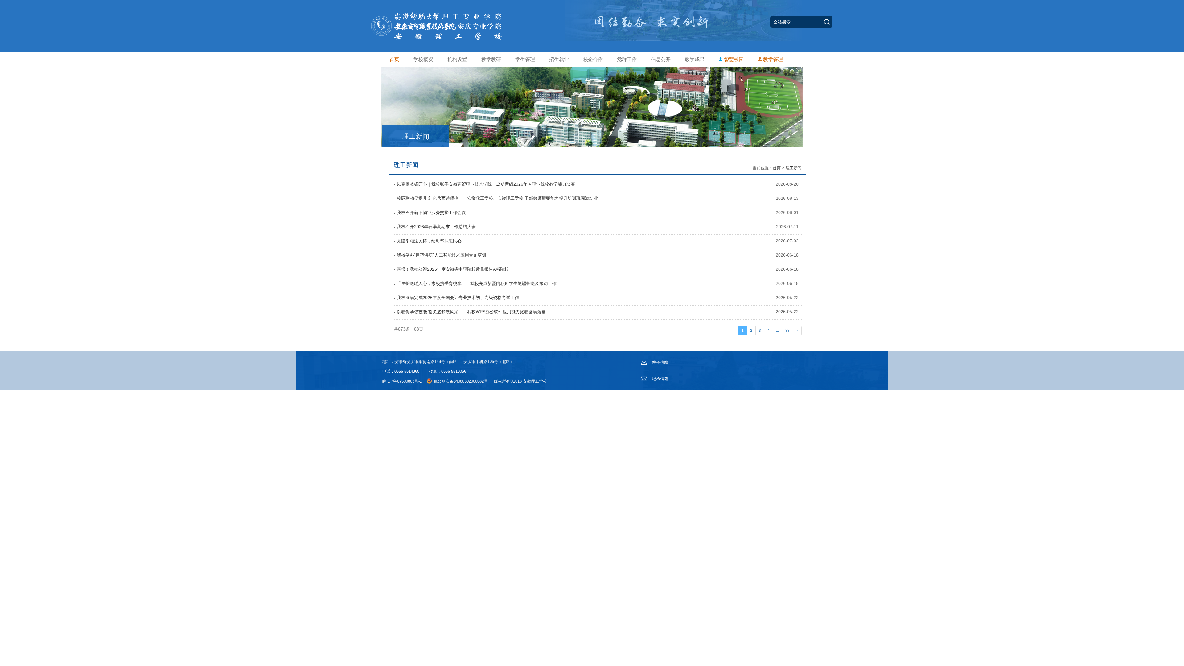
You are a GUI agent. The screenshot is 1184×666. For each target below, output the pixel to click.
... (777, 330)
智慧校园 (733, 59)
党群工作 (627, 59)
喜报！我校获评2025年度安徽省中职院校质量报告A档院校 (453, 269)
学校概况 (423, 59)
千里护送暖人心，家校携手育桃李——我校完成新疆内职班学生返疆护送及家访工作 (477, 283)
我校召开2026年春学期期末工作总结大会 (436, 226)
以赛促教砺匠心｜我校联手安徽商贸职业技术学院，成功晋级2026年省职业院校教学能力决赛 (486, 184)
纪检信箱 (659, 378)
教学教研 (491, 59)
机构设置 (457, 59)
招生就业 (559, 59)
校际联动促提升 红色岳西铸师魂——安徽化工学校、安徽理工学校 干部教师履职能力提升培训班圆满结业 (497, 198)
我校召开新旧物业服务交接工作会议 (431, 212)
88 (787, 330)
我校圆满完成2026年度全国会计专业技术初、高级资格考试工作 (458, 297)
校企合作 (593, 59)
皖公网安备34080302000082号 (461, 381)
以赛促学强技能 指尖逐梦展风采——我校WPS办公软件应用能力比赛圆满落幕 (471, 311)
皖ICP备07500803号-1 (402, 381)
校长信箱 (659, 362)
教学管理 (772, 59)
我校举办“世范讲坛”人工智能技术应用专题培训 (441, 255)
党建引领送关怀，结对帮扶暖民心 (429, 240)
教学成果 (695, 59)
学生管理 (525, 59)
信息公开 (661, 59)
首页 (394, 59)
